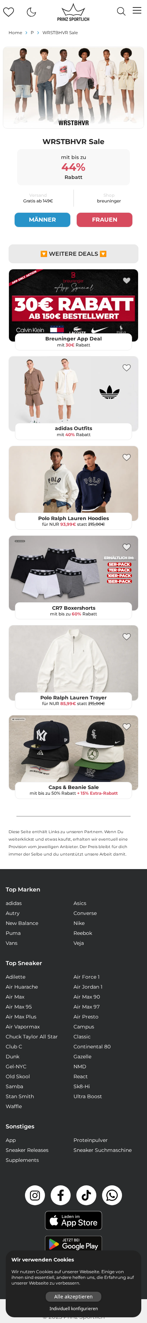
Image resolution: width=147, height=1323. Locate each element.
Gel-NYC (16, 1066)
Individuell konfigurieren (74, 1309)
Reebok (83, 933)
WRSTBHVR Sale (60, 32)
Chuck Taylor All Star (32, 1036)
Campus (84, 1026)
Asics (80, 903)
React (81, 1076)
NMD (80, 1066)
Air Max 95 (19, 1007)
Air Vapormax (23, 1026)
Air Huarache (22, 987)
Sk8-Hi (82, 1086)
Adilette (15, 977)
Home (15, 32)
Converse (85, 913)
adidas (14, 903)
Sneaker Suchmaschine (103, 1150)
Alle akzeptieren (73, 1296)
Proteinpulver (91, 1140)
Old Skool (18, 1076)
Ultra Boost (88, 1096)
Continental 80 (92, 1046)
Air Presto (86, 1017)
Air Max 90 (87, 997)
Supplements (22, 1160)
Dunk (12, 1056)
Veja (79, 943)
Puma (13, 933)
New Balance (22, 923)
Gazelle (82, 1056)
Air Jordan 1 (88, 987)
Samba (14, 1086)
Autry (13, 913)
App (11, 1140)
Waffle (14, 1106)
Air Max (15, 997)
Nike (79, 923)
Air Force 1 (87, 977)
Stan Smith (20, 1096)
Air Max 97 (87, 1007)
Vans (11, 943)
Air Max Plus (21, 1017)
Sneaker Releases (27, 1150)
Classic (82, 1036)
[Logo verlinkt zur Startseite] (73, 12)
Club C (14, 1046)
